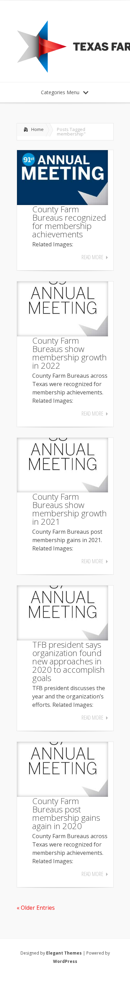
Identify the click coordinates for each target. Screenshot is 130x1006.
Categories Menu (60, 92)
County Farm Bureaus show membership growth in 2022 (69, 353)
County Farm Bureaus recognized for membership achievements (69, 221)
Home (37, 129)
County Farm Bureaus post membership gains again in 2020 (66, 813)
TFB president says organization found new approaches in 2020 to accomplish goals (68, 661)
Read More (92, 257)
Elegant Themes (64, 953)
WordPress (65, 961)
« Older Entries (36, 907)
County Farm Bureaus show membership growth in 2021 (69, 509)
